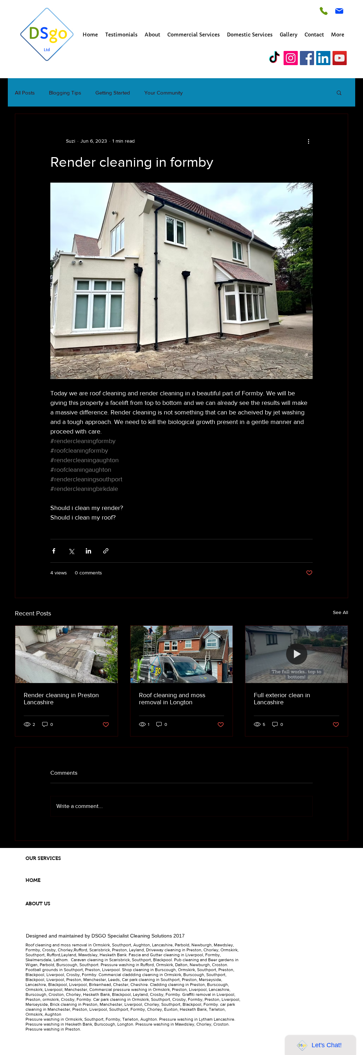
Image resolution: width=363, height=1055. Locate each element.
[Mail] (339, 11)
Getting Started (112, 93)
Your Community (163, 93)
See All (340, 612)
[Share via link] (105, 550)
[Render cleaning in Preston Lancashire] (66, 654)
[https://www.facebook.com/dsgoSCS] (307, 58)
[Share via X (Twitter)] (71, 550)
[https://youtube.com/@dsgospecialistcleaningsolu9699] (340, 58)
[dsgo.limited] (274, 58)
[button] (339, 92)
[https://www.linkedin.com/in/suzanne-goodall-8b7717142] (323, 58)
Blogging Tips (65, 93)
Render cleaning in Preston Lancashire (61, 699)
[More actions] (308, 141)
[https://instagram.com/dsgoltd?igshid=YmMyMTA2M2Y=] (291, 58)
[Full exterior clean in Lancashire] (296, 654)
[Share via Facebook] (53, 550)
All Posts (25, 93)
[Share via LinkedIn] (88, 550)
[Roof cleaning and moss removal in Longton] (181, 654)
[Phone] (323, 11)
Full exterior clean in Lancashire (282, 699)
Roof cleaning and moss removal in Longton (172, 699)
